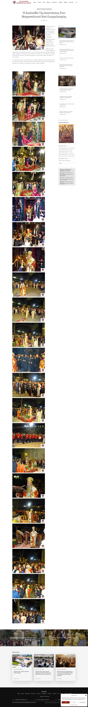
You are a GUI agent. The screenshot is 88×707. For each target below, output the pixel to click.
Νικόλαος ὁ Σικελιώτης (64, 156)
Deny (74, 702)
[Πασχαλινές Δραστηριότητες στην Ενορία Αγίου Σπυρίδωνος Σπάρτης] (22, 637)
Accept (66, 702)
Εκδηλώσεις (44, 693)
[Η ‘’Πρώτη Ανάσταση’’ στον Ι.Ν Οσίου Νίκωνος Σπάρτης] (66, 637)
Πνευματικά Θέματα (68, 693)
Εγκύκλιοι (39, 693)
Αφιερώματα (27, 693)
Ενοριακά (54, 693)
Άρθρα (18, 693)
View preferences (82, 702)
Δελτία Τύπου (43, 9)
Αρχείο (38, 9)
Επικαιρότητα (49, 9)
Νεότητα (61, 693)
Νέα (58, 693)
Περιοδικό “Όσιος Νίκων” (45, 696)
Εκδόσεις (49, 693)
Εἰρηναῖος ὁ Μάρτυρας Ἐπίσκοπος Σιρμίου (64, 149)
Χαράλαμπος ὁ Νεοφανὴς (71, 156)
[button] (85, 695)
